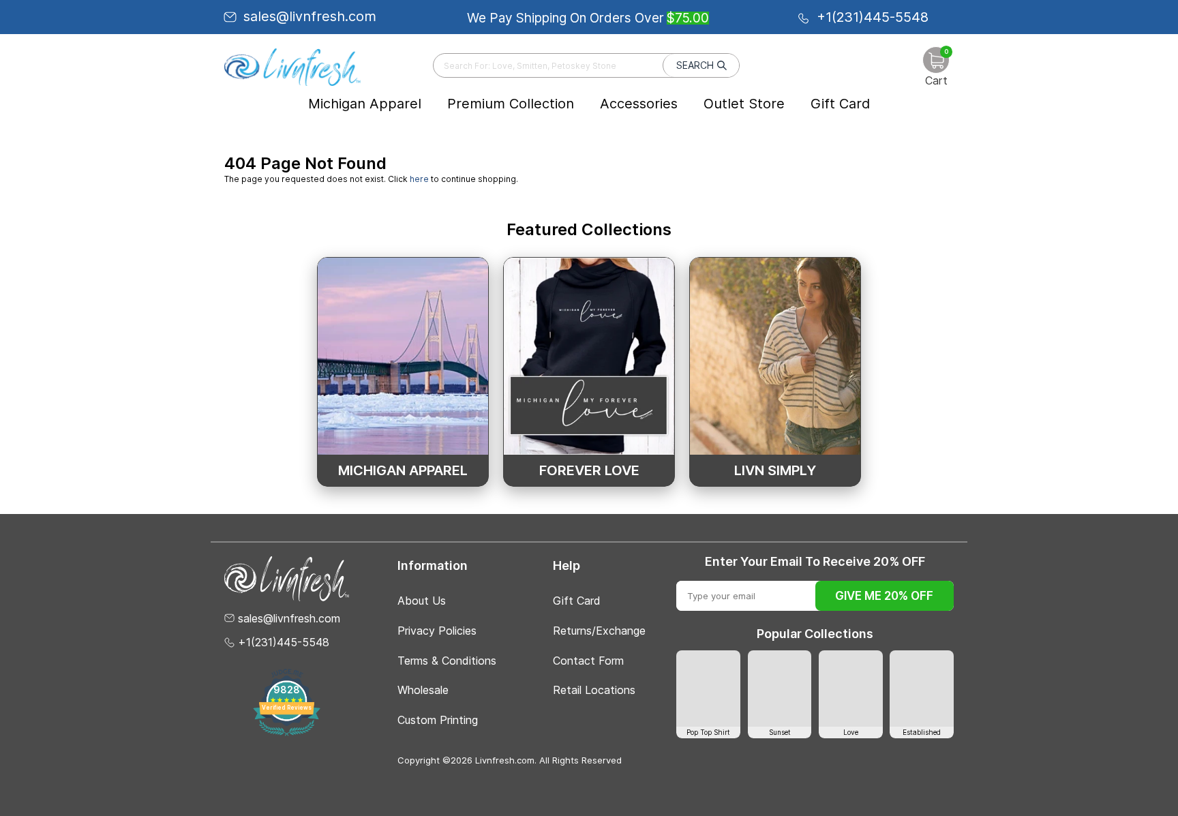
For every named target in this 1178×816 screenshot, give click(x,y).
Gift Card (840, 103)
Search (695, 65)
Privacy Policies (437, 630)
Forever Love (589, 470)
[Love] (851, 688)
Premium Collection (510, 103)
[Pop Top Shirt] (708, 688)
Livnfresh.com (504, 760)
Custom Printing (437, 720)
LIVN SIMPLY (775, 470)
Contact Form (588, 660)
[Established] (922, 688)
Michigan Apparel (364, 103)
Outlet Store (744, 103)
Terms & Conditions (446, 660)
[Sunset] (780, 688)
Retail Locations (594, 690)
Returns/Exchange (599, 630)
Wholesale (423, 690)
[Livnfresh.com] (292, 66)
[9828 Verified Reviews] (286, 733)
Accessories (639, 103)
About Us (421, 600)
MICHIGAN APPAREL (403, 470)
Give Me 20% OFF (884, 596)
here (419, 179)
